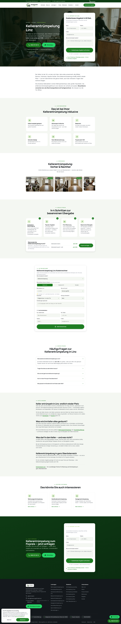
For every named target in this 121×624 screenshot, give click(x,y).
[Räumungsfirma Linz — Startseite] (32, 5)
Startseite (43, 5)
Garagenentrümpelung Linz (57, 603)
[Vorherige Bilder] (27, 183)
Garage (53, 415)
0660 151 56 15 (92, 1)
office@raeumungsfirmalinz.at (34, 598)
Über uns (48, 5)
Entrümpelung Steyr (70, 599)
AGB (94, 622)
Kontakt (77, 5)
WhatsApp (50, 45)
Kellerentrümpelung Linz (56, 598)
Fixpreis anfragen (85, 245)
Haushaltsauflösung (79, 429)
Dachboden (45, 415)
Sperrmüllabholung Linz (56, 607)
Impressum (84, 622)
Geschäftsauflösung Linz (56, 605)
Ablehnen (9, 619)
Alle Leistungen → (55, 610)
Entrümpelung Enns (70, 594)
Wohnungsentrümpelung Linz (57, 587)
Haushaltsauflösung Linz (56, 589)
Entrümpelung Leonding (71, 587)
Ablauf (83, 589)
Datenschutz (89, 622)
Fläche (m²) (44, 285)
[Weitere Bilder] (94, 183)
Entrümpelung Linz (41, 466)
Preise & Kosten (85, 591)
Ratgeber (84, 596)
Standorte (70, 5)
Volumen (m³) (61, 285)
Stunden (77, 285)
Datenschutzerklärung (19, 616)
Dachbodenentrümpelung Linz (57, 600)
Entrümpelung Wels (70, 596)
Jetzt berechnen (61, 326)
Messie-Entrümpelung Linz (57, 596)
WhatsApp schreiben (34, 606)
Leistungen (53, 5)
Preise (60, 5)
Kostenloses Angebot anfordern (80, 50)
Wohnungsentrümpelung (64, 429)
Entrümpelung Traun (70, 589)
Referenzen (64, 5)
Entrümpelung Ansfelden (71, 591)
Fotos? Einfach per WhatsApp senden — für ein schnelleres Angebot (77, 58)
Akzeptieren (22, 619)
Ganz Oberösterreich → (71, 601)
